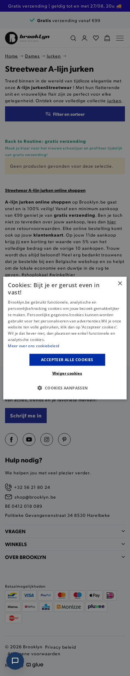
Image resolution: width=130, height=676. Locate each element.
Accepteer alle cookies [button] (67, 359)
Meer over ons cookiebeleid (33, 346)
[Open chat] (15, 661)
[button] (65, 388)
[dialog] (65, 338)
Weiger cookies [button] (67, 373)
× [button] (119, 283)
